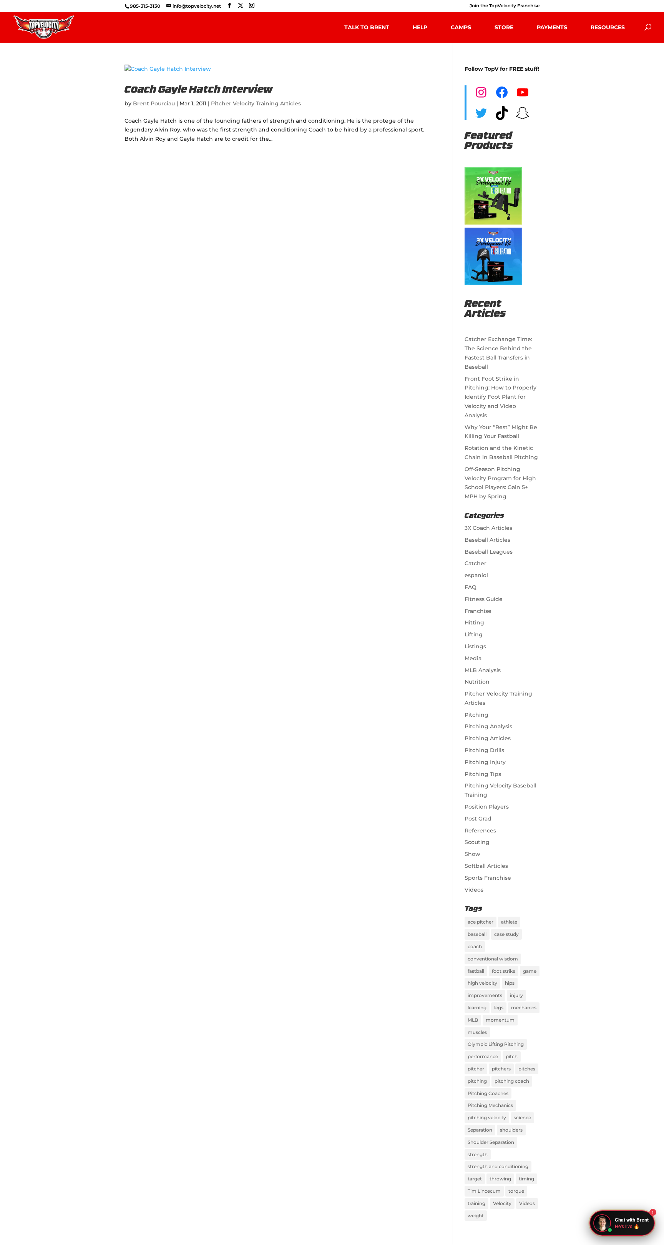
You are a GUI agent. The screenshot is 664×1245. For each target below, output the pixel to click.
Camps (461, 27)
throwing (500, 1179)
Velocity (502, 1203)
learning (477, 1007)
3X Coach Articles (488, 527)
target (475, 1179)
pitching (477, 1081)
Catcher (475, 563)
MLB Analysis (483, 670)
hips (510, 983)
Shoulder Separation (491, 1142)
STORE (504, 27)
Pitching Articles (488, 738)
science (522, 1117)
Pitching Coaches (488, 1093)
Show (472, 854)
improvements (485, 995)
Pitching (476, 714)
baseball (477, 934)
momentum (500, 1020)
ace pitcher (480, 922)
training (476, 1203)
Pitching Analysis (488, 726)
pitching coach (512, 1081)
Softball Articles (486, 865)
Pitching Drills (484, 750)
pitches (526, 1069)
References (480, 830)
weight (476, 1215)
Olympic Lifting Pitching (496, 1044)
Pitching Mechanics (490, 1105)
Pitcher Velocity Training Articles (256, 103)
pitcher (476, 1069)
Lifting (474, 634)
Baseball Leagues (489, 551)
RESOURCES (608, 27)
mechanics (523, 1007)
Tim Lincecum (484, 1191)
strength (478, 1154)
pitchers (501, 1069)
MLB (473, 1020)
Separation (480, 1130)
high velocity (482, 983)
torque (516, 1191)
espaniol (476, 575)
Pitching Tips (483, 774)
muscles (477, 1032)
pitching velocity (487, 1117)
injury (516, 995)
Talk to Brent (366, 27)
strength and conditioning (498, 1166)
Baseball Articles (487, 539)
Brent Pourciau (154, 103)
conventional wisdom (493, 959)
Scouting (477, 842)
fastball (476, 971)
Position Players (487, 806)
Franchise (478, 611)
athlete (509, 922)
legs (498, 1007)
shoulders (511, 1130)
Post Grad (478, 818)
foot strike (503, 971)
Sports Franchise (488, 877)
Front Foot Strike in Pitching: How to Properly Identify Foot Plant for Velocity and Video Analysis (500, 397)
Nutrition (477, 681)
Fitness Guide (484, 599)
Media (473, 658)
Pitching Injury (485, 762)
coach (475, 946)
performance (483, 1056)
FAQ (470, 587)
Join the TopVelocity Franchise (505, 5)
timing (526, 1179)
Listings (475, 646)
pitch (512, 1056)
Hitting (474, 622)
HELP (420, 27)
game (529, 971)
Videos (474, 889)
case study (506, 934)
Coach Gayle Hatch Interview (198, 90)
